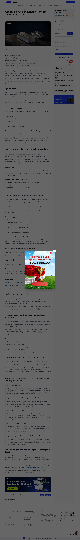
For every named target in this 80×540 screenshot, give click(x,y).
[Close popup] (54, 251)
